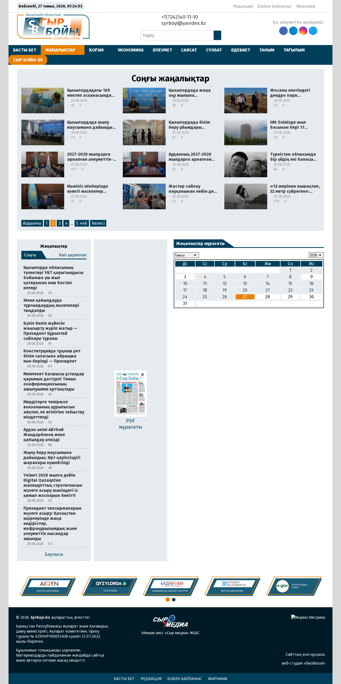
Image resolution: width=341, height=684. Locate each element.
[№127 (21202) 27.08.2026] (130, 394)
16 (311, 283)
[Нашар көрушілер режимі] (321, 6)
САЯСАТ (189, 50)
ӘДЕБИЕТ (240, 50)
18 (205, 290)
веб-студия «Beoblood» (303, 663)
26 (224, 296)
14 (268, 283)
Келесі (98, 223)
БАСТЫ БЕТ (24, 50)
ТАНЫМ (266, 50)
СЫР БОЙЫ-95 (28, 59)
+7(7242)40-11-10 (179, 17)
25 (205, 296)
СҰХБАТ (214, 50)
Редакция (243, 6)
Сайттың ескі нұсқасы (305, 654)
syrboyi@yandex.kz (183, 23)
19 (224, 290)
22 (290, 290)
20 (245, 290)
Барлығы (54, 554)
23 (311, 290)
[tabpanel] (294, 586)
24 (185, 296)
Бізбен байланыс (274, 6)
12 (225, 283)
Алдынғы (32, 223)
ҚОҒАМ (96, 50)
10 (185, 283)
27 (245, 296)
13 (245, 283)
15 (290, 283)
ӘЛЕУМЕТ (162, 50)
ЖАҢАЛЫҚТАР (60, 50)
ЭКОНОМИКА (130, 50)
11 (205, 283)
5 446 (81, 223)
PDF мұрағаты (130, 424)
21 (268, 290)
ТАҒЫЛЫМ (294, 50)
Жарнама (305, 6)
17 (185, 290)
